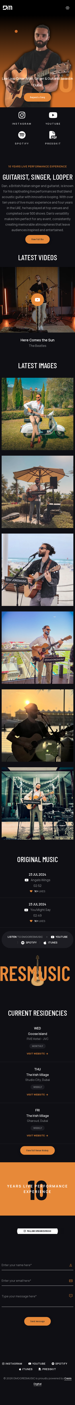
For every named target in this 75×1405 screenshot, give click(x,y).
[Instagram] (22, 115)
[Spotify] (22, 135)
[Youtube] (53, 115)
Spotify (22, 143)
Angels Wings (40, 880)
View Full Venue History (37, 1150)
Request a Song (37, 97)
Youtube (53, 123)
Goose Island (37, 1034)
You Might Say (40, 910)
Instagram (21, 123)
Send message (37, 1321)
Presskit (53, 143)
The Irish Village (37, 1075)
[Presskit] (53, 135)
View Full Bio (37, 239)
